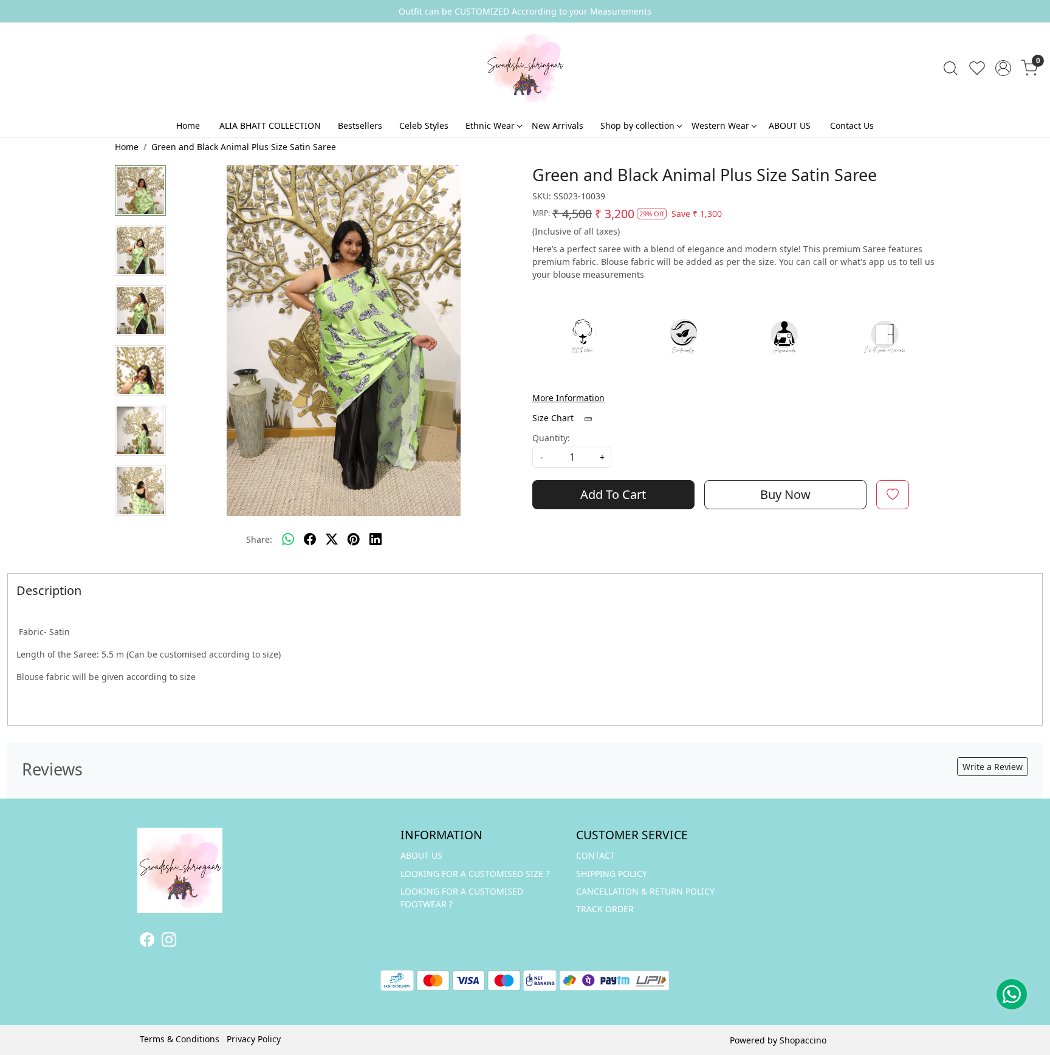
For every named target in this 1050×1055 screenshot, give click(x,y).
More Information (568, 398)
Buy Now (785, 494)
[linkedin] (375, 540)
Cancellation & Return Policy (645, 891)
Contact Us (852, 125)
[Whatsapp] (288, 540)
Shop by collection (637, 125)
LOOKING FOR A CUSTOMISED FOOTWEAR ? (461, 897)
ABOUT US (790, 125)
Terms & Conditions (179, 1039)
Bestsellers (360, 125)
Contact (595, 855)
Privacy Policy (254, 1039)
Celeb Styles (423, 125)
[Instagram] (169, 941)
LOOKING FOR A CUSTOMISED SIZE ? (474, 873)
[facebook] (310, 540)
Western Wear (720, 125)
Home (188, 125)
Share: (259, 539)
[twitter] (332, 540)
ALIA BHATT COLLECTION (270, 125)
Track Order (605, 909)
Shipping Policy (611, 873)
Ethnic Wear (490, 125)
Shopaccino (803, 1040)
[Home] (525, 68)
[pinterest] (354, 540)
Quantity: (551, 438)
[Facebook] (147, 941)
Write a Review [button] (992, 766)
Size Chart (554, 418)
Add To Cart (613, 494)
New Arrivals (557, 125)
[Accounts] (1003, 68)
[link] (950, 68)
